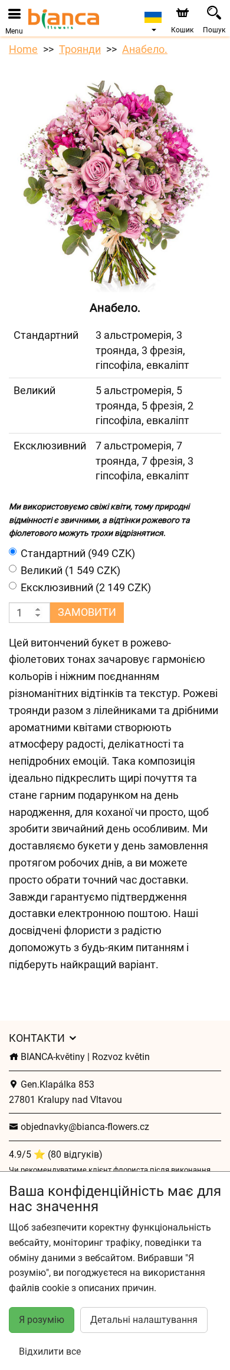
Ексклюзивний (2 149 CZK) (86, 587)
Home (23, 49)
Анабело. (144, 49)
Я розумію (41, 1319)
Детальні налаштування (144, 1319)
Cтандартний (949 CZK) (78, 553)
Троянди (80, 49)
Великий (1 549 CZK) (70, 570)
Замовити (87, 612)
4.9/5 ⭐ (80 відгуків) (56, 1154)
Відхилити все (50, 1351)
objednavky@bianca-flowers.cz (83, 1126)
